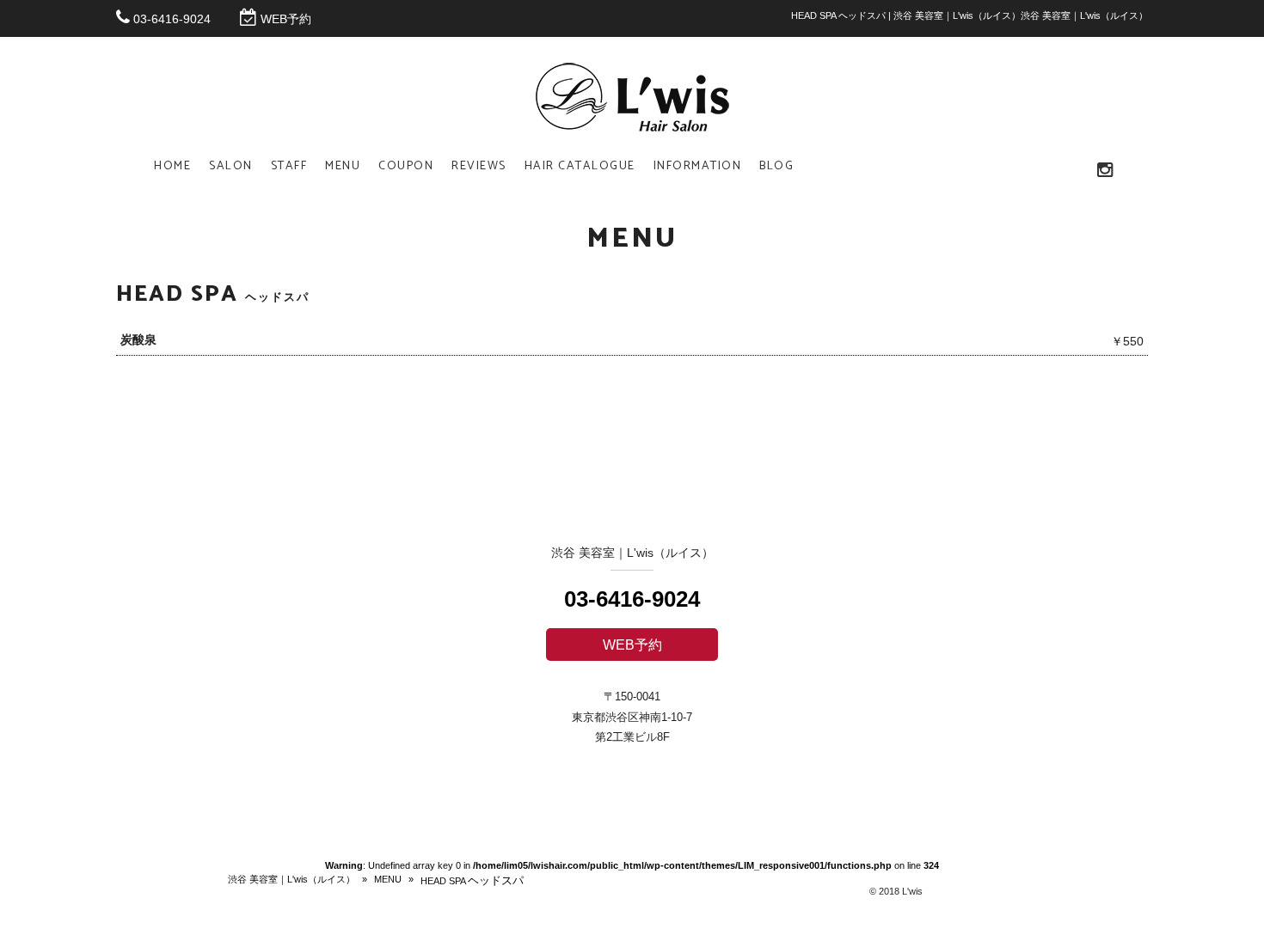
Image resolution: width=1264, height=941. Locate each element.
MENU (388, 879)
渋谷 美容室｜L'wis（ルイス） (291, 879)
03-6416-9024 (172, 19)
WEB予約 (286, 19)
